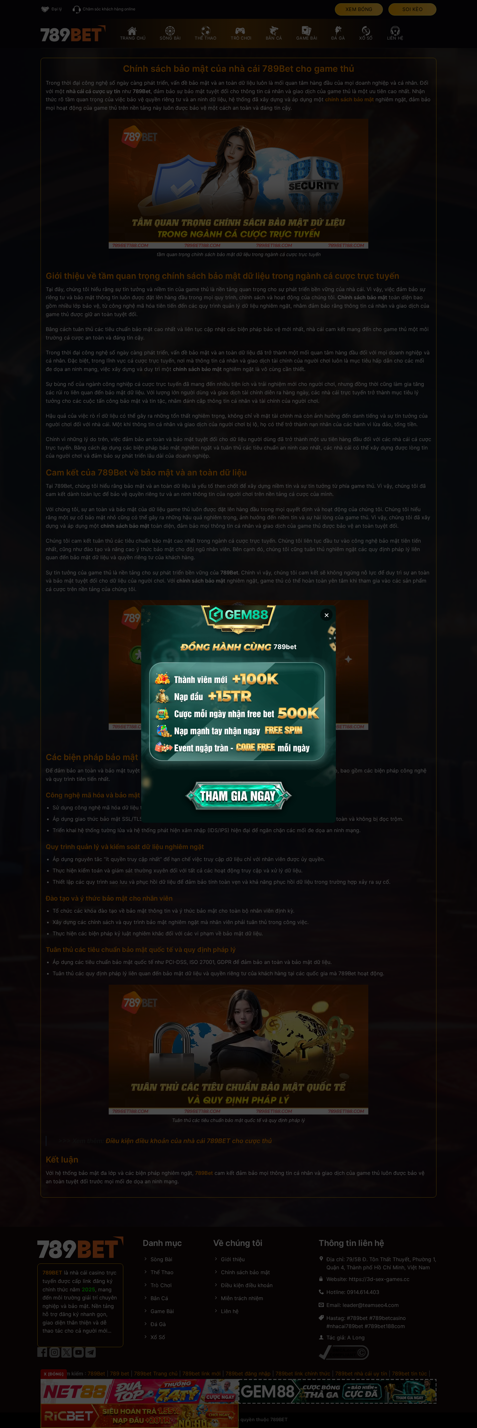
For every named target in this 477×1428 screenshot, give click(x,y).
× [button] (326, 614)
